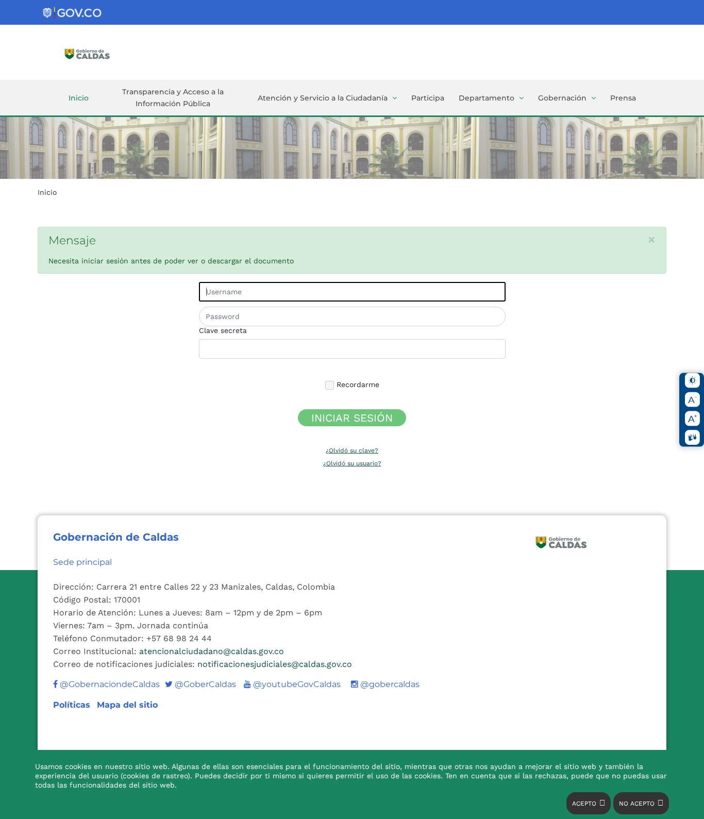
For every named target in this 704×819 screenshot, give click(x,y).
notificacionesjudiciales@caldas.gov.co (274, 664)
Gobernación (562, 98)
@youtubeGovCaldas (292, 684)
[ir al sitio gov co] (73, 13)
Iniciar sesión (352, 417)
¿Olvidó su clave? (352, 450)
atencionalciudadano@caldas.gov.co (211, 651)
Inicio (79, 98)
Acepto (584, 803)
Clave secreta (223, 330)
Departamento (486, 98)
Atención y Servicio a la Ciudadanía (323, 98)
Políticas (73, 705)
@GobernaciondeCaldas (109, 684)
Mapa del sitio (127, 705)
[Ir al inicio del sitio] (102, 53)
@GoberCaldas (200, 684)
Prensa (623, 98)
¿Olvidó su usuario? (352, 463)
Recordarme (356, 384)
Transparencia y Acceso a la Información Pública (173, 97)
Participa (427, 98)
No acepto (637, 803)
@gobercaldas (389, 684)
